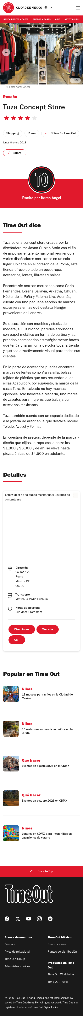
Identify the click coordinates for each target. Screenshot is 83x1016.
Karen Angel (51, 198)
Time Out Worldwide (61, 974)
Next (77, 52)
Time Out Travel (58, 982)
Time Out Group (15, 959)
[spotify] (50, 918)
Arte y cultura (72, 20)
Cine (57, 20)
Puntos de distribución (62, 952)
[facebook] (7, 918)
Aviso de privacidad (17, 952)
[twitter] (17, 918)
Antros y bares (42, 20)
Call (16, 640)
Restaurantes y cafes (15, 20)
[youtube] (28, 918)
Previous (6, 52)
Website (47, 629)
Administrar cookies (17, 966)
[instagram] (39, 918)
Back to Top (45, 871)
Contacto (10, 944)
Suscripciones (57, 944)
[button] (75, 495)
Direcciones (21, 629)
